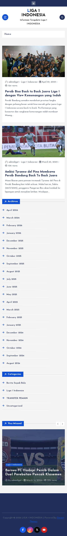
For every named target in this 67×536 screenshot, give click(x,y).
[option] (33, 457)
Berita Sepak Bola (16, 383)
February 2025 (14, 317)
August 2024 (13, 363)
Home (7, 34)
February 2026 (14, 225)
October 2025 (14, 256)
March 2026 (13, 218)
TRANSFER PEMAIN (17, 398)
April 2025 (12, 302)
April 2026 (12, 210)
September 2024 (15, 356)
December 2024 (15, 333)
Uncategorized (14, 406)
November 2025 (15, 248)
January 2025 (14, 325)
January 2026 (14, 233)
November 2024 (15, 340)
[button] (58, 423)
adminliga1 (14, 82)
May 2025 (12, 294)
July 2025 (11, 279)
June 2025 (12, 287)
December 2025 (15, 241)
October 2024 (14, 348)
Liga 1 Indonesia (29, 82)
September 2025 (15, 264)
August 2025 (13, 271)
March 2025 (13, 310)
